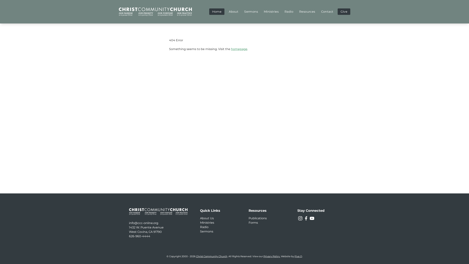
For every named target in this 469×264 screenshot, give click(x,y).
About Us (207, 218)
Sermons (206, 231)
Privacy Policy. (271, 256)
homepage (239, 49)
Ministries (207, 222)
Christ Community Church (211, 256)
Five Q (298, 256)
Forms (253, 222)
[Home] (155, 11)
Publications (258, 218)
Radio (204, 227)
